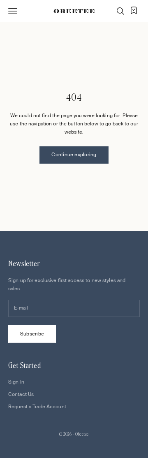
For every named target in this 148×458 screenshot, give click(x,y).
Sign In (16, 382)
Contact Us (21, 394)
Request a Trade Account (37, 406)
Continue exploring (73, 154)
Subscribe (32, 334)
